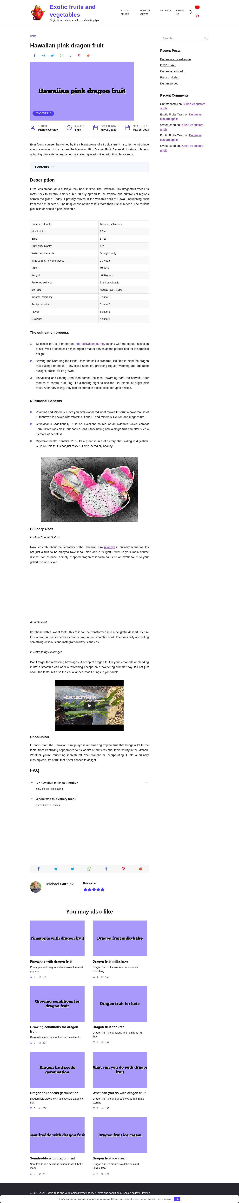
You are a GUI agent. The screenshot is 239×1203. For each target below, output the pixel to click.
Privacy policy (86, 1192)
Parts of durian (169, 77)
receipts (165, 10)
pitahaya (109, 547)
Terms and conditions (108, 1192)
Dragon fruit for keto (108, 1027)
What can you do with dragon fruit (119, 1093)
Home (33, 36)
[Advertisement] (89, 592)
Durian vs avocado (172, 71)
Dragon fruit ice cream (110, 1158)
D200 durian (168, 65)
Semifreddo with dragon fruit (52, 1158)
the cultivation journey (90, 343)
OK (177, 1199)
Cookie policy (131, 1192)
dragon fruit (43, 113)
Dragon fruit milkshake (110, 961)
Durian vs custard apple (175, 59)
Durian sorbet (169, 83)
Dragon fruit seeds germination (54, 1093)
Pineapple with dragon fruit (51, 961)
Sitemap (145, 1192)
